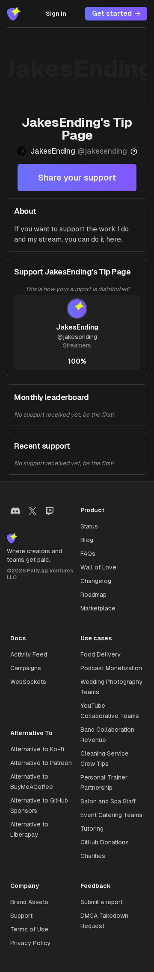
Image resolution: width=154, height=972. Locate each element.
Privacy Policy (30, 943)
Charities (92, 855)
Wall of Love (98, 567)
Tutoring (92, 828)
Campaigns (25, 668)
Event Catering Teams (111, 814)
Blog (86, 540)
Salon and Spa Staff (108, 801)
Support (21, 915)
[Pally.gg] (14, 13)
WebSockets (28, 681)
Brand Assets (29, 902)
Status (89, 526)
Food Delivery (100, 654)
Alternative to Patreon (41, 762)
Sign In (56, 13)
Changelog (95, 581)
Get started (112, 13)
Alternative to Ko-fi (37, 749)
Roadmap (93, 594)
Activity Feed (28, 654)
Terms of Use (29, 929)
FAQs (87, 553)
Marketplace (98, 608)
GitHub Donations (104, 842)
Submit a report (101, 902)
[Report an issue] (133, 151)
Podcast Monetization (111, 668)
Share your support (77, 177)
